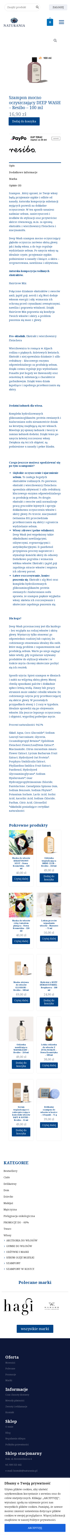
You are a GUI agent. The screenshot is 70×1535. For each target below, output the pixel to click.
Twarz (7, 1228)
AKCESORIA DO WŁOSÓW (22, 1240)
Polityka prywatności (17, 1444)
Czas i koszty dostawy (17, 1394)
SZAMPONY (13, 1263)
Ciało (7, 1177)
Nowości (10, 1362)
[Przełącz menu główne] (61, 22)
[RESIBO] (22, 149)
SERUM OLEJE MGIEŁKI (20, 1257)
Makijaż (8, 1203)
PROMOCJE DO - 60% (16, 1222)
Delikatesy (10, 1184)
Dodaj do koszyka (24, 121)
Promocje (10, 1374)
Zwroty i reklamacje (16, 1406)
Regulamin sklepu (15, 1438)
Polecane (10, 1368)
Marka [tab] (13, 179)
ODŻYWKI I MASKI (17, 1252)
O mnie (9, 1426)
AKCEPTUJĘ (35, 1528)
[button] (55, 40)
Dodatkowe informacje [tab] (23, 172)
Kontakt (9, 1412)
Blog (8, 1432)
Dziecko (8, 1196)
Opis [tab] (12, 165)
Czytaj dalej (21, 878)
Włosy (7, 1235)
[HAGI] (18, 1307)
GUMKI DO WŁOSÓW (19, 1246)
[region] (35, 1506)
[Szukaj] (37, 7)
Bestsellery (10, 1171)
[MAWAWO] (51, 1307)
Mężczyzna (10, 1209)
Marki (8, 1380)
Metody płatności (14, 1400)
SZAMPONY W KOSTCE (20, 1269)
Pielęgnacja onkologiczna (19, 1216)
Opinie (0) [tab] (15, 185)
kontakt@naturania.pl (25, 1470)
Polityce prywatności (42, 1520)
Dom (6, 1190)
